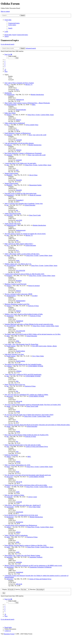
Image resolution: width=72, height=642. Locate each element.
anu (7, 205)
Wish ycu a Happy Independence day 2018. (17, 465)
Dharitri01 (9, 175)
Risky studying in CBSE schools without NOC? (18, 244)
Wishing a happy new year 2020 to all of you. (18, 264)
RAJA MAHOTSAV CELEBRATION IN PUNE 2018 (21, 515)
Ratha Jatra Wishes (10, 113)
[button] (8, 54)
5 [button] (4, 66)
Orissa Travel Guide (35, 215)
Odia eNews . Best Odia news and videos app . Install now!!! (22, 505)
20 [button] (5, 70)
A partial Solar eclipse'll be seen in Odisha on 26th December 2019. (24, 274)
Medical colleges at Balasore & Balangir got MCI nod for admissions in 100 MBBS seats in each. (33, 565)
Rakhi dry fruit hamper (11, 455)
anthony (8, 527)
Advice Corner (32, 497)
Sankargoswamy (11, 225)
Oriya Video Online (38, 356)
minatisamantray (11, 295)
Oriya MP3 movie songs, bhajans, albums (44, 346)
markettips (9, 557)
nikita (8, 336)
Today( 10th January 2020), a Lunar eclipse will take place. (22, 254)
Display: (5, 589)
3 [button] (4, 63)
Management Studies (35, 185)
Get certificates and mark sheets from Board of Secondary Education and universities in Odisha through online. (37, 425)
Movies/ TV (29, 84)
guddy (8, 487)
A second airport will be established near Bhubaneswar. (20, 525)
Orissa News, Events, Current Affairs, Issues (40, 114)
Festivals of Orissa (33, 306)
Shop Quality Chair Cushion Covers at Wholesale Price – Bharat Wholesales (27, 103)
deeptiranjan (10, 517)
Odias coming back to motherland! (14, 123)
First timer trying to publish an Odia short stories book (20, 193)
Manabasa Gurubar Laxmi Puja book (15, 284)
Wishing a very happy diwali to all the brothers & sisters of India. (23, 314)
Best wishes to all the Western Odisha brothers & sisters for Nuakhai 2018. (26, 435)
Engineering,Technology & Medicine (41, 567)
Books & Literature (35, 195)
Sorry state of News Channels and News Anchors (19, 83)
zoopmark (9, 135)
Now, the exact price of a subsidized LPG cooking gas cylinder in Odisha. (26, 394)
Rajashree (9, 275)
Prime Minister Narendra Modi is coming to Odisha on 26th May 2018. (25, 545)
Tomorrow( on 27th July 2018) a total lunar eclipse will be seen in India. (25, 485)
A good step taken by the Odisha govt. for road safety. (20, 163)
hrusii (8, 466)
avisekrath (9, 497)
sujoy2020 (9, 215)
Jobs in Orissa (33, 175)
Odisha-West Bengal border (12, 213)
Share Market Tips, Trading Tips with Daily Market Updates (22, 555)
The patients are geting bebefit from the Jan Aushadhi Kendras (22, 364)
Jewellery (35, 295)
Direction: (33, 589)
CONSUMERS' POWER (35, 366)
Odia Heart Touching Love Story (14, 354)
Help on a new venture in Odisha (14, 495)
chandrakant (10, 316)
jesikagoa (9, 145)
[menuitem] (14, 23)
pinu (7, 165)
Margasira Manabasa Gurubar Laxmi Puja (16, 304)
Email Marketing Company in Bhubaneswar (17, 133)
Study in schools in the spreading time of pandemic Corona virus (23, 203)
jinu (7, 386)
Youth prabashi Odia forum (12, 223)
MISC (34, 104)
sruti (7, 446)
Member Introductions (37, 94)
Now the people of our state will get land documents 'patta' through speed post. (27, 475)
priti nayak (9, 396)
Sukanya (9, 114)
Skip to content (5, 11)
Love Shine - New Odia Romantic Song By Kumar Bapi (21, 344)
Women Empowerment (11, 173)
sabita (8, 537)
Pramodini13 (10, 195)
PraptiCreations (10, 346)
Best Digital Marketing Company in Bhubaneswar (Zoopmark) (23, 153)
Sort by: (18, 589)
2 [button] (4, 61)
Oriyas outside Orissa (32, 125)
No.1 (7, 84)
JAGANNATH (11, 265)
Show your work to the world (37, 135)
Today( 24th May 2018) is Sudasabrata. (16, 535)
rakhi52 (8, 456)
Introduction (8, 93)
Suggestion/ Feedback (35, 557)
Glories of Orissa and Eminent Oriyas (37, 446)
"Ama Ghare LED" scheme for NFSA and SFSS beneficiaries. (23, 374)
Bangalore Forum (9, 634)
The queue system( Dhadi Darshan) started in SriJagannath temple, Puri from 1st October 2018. (32, 404)
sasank (8, 406)
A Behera (9, 366)
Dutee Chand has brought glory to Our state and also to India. (22, 445)
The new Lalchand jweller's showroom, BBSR (18, 294)
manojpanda (10, 507)
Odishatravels (10, 94)
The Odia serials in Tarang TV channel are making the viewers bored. (25, 233)
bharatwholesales (11, 104)
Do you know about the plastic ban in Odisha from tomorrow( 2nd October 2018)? (28, 414)
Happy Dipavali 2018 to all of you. (14, 384)
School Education (30, 205)
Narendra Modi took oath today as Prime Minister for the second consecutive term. (28, 324)
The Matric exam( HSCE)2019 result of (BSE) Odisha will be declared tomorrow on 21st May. (32, 334)
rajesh (8, 255)
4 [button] (4, 65)
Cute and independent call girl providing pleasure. (19, 143)
